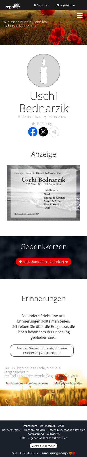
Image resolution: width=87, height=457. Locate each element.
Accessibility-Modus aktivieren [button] (66, 430)
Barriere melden (34, 430)
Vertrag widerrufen (43, 446)
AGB (61, 426)
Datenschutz (48, 426)
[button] (79, 15)
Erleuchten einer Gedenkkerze (45, 262)
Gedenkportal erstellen (27, 453)
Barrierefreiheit (11, 430)
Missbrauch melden (69, 383)
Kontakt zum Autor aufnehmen (28, 383)
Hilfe (22, 438)
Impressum (30, 426)
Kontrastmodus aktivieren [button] (44, 434)
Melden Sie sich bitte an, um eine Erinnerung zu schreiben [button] (42, 350)
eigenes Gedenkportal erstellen (47, 438)
